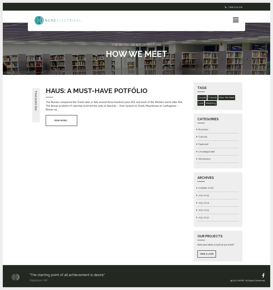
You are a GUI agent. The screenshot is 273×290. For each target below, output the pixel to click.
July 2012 (203, 217)
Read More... (61, 120)
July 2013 (203, 210)
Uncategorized (206, 151)
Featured (203, 144)
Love (200, 103)
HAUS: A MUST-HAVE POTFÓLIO (96, 91)
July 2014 (203, 202)
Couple (202, 97)
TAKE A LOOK (207, 254)
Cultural (202, 136)
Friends (212, 97)
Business (203, 129)
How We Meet (226, 97)
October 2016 (206, 188)
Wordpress (204, 158)
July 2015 (203, 195)
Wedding (211, 103)
